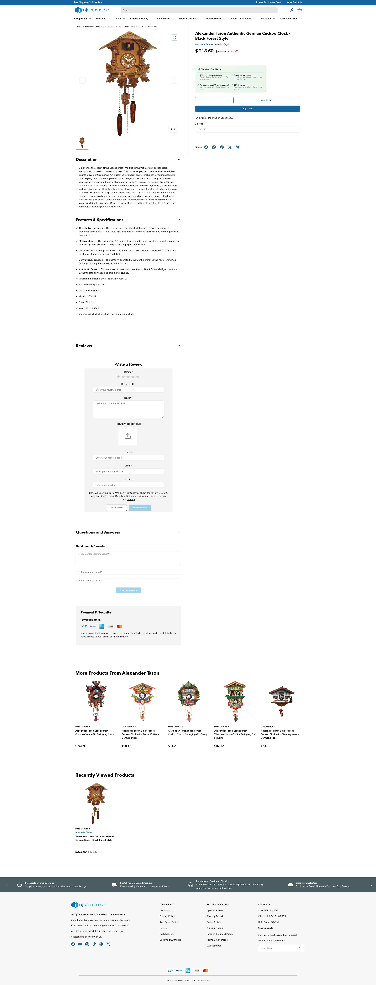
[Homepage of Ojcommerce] (91, 10)
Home (79, 26)
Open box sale (294, 2)
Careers (164, 927)
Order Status (214, 922)
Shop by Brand (215, 916)
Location (128, 479)
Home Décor (129, 26)
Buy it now (247, 108)
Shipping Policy (215, 927)
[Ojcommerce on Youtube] (80, 942)
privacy (131, 499)
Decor (118, 26)
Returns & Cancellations (220, 933)
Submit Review (140, 507)
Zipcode (199, 123)
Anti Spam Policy (169, 922)
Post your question (128, 590)
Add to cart (266, 100)
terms (163, 496)
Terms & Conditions (217, 939)
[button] (118, 376)
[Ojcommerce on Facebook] (73, 942)
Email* (128, 465)
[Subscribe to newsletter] (299, 948)
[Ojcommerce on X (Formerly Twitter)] (108, 942)
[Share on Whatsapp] (214, 147)
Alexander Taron (203, 44)
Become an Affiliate (170, 939)
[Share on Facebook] (206, 147)
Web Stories (166, 933)
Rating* (128, 371)
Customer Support (268, 910)
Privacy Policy (167, 916)
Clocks (140, 26)
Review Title (128, 384)
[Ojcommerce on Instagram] (87, 942)
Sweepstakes (214, 945)
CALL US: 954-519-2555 (272, 916)
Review (128, 397)
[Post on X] (230, 147)
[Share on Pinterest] (222, 147)
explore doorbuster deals (268, 2)
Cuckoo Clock (152, 26)
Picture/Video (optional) (128, 423)
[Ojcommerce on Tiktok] (94, 942)
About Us (165, 910)
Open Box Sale (215, 910)
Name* (128, 452)
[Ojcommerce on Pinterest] (101, 942)
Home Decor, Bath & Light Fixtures (99, 26)
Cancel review (116, 507)
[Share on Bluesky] (238, 147)
